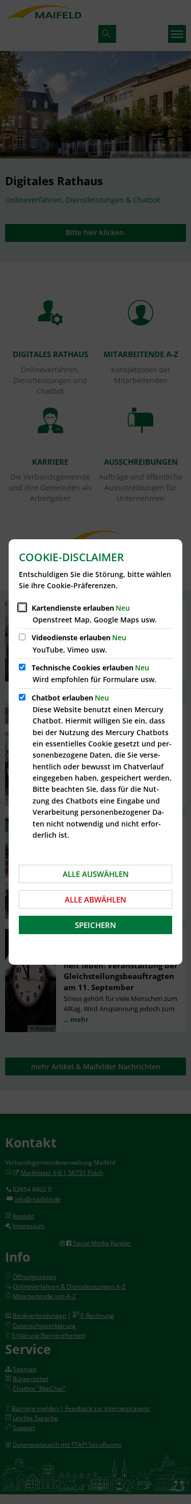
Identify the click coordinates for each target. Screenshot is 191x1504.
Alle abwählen (95, 899)
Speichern (95, 925)
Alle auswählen (96, 874)
